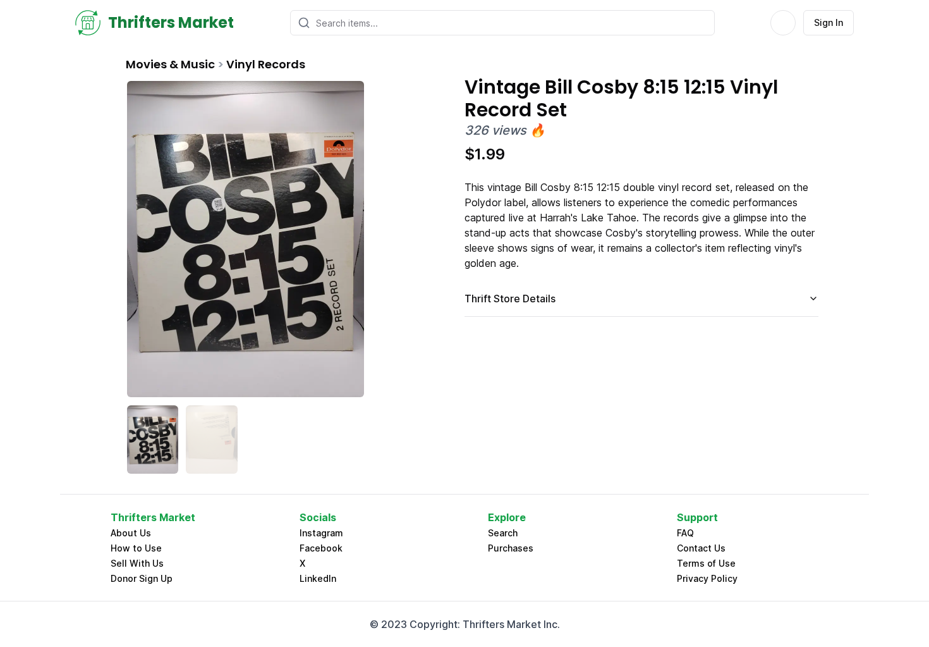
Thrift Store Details (510, 298)
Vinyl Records (265, 64)
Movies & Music (170, 64)
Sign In (828, 22)
